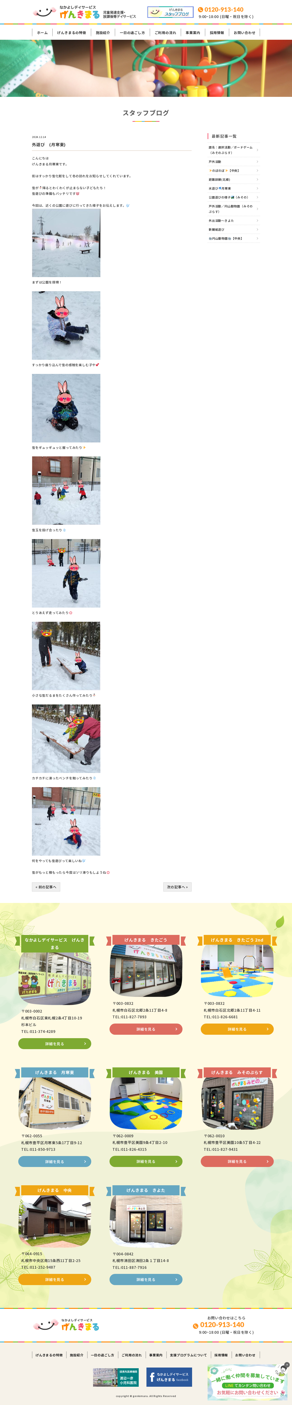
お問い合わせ (245, 32)
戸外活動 (215, 161)
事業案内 (193, 32)
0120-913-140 (222, 1325)
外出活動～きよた (221, 220)
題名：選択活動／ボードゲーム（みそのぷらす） (231, 150)
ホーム (42, 32)
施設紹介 (103, 32)
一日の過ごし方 (132, 32)
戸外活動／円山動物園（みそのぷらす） (231, 209)
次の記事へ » (177, 886)
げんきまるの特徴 (71, 32)
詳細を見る (54, 1043)
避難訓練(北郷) (219, 179)
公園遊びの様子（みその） (229, 197)
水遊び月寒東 (220, 188)
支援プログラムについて (188, 1355)
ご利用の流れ (165, 32)
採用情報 (217, 32)
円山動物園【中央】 (228, 238)
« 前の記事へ (46, 886)
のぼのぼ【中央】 (226, 170)
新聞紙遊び (216, 229)
